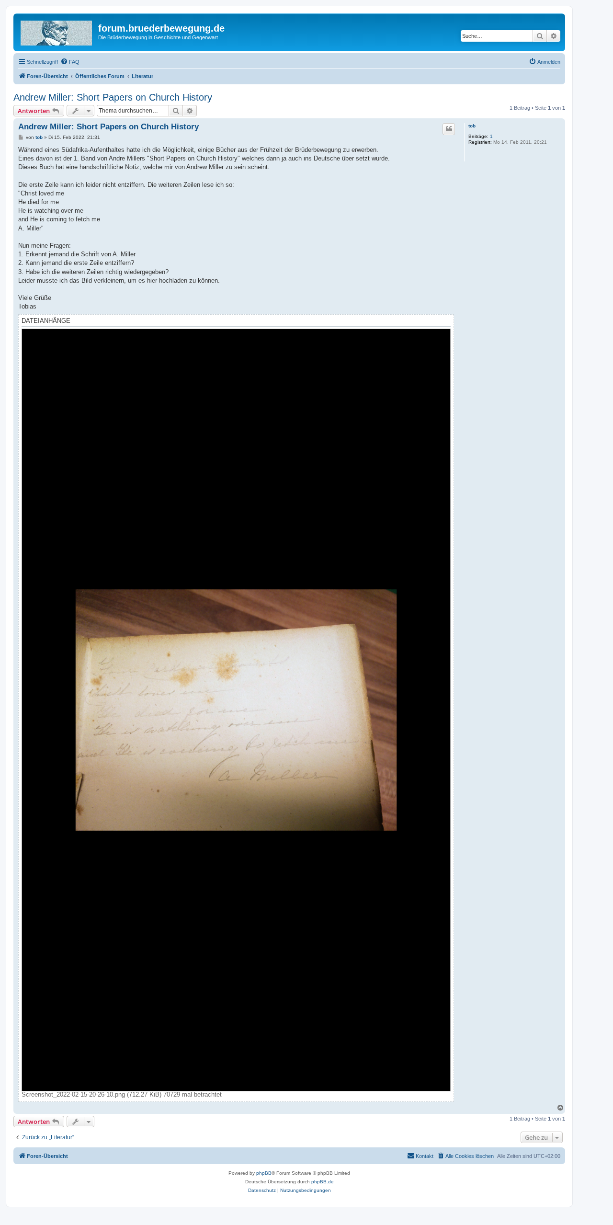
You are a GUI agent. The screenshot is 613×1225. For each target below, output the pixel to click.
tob (472, 125)
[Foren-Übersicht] (57, 31)
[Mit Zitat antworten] (449, 129)
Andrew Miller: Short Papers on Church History (112, 97)
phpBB (264, 1173)
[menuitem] (69, 62)
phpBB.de (322, 1181)
